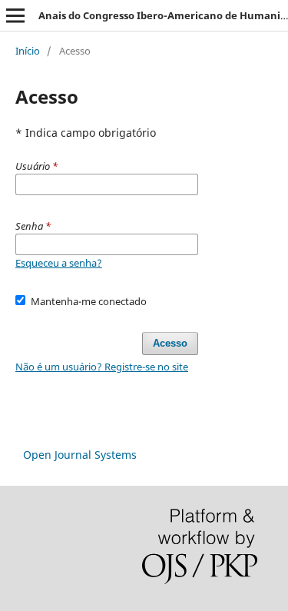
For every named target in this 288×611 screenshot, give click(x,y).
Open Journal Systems (80, 454)
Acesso (170, 343)
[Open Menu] (15, 15)
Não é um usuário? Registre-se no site (101, 367)
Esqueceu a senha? (58, 263)
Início (27, 51)
